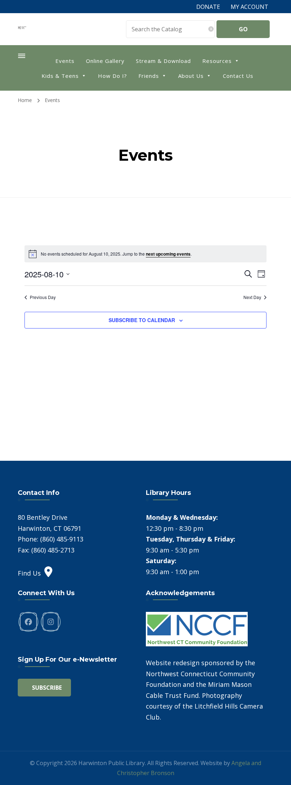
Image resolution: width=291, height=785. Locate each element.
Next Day (252, 297)
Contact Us (238, 75)
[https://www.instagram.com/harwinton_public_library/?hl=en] (51, 622)
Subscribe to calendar (142, 320)
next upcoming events (168, 254)
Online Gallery (105, 60)
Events (65, 60)
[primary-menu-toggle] (22, 56)
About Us (191, 75)
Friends (148, 75)
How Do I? (112, 75)
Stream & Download (163, 60)
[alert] (145, 253)
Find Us (29, 573)
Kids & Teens (60, 75)
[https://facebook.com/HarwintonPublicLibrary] (28, 622)
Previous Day (43, 297)
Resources (217, 60)
